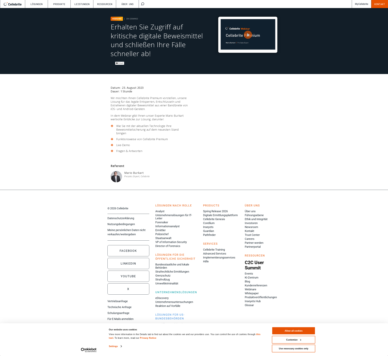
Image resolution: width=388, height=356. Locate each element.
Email (120, 63)
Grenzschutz (163, 275)
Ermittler (160, 230)
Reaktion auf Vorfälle (167, 305)
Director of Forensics (167, 246)
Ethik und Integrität (256, 219)
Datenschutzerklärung (120, 218)
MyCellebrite (361, 4)
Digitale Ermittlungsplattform (220, 215)
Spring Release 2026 (215, 211)
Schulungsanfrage (118, 313)
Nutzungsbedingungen (121, 224)
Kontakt (379, 4)
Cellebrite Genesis (214, 219)
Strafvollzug (162, 279)
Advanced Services (214, 253)
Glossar (249, 305)
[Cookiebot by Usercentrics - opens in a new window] (88, 350)
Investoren (251, 223)
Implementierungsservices (219, 257)
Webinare (250, 289)
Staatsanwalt (163, 238)
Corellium (209, 223)
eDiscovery (162, 298)
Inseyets (208, 227)
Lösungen (36, 4)
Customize (292, 339)
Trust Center (252, 234)
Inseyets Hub (253, 301)
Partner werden (254, 242)
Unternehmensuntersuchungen (174, 302)
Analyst (159, 211)
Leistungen (82, 4)
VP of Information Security (171, 242)
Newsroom (251, 227)
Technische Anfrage (119, 307)
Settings (113, 346)
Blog (247, 281)
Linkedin (128, 263)
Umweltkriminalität (166, 283)
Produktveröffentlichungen (261, 297)
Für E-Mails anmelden (120, 319)
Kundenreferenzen (256, 285)
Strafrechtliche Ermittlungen (172, 271)
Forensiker (161, 222)
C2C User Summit (254, 265)
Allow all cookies (294, 330)
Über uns (127, 4)
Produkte (59, 4)
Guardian (208, 231)
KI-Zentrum (251, 277)
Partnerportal (253, 246)
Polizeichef (162, 234)
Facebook (128, 251)
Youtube (128, 276)
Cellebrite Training (214, 249)
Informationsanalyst (167, 226)
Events (249, 273)
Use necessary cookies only (293, 348)
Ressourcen (104, 4)
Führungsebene (254, 215)
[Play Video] (248, 35)
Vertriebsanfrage (117, 301)
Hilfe (206, 261)
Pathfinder (209, 234)
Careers (249, 238)
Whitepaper (252, 293)
